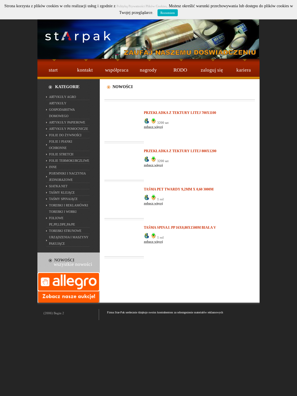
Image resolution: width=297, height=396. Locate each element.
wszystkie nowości (73, 264)
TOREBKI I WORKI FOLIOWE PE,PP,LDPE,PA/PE (63, 218)
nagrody (148, 70)
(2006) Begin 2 (54, 313)
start (53, 70)
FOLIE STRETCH (61, 154)
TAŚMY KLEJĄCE (62, 192)
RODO (180, 70)
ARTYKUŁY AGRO (62, 97)
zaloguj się (212, 70)
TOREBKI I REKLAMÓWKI (68, 205)
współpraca (116, 70)
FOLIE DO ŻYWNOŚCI (65, 135)
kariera (243, 70)
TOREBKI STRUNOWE (65, 230)
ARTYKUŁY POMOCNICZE (68, 128)
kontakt (85, 70)
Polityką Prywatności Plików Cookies (141, 6)
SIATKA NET (58, 186)
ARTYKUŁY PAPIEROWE (67, 122)
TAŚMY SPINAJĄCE (63, 199)
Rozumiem (167, 12)
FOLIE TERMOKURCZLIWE (69, 160)
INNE (53, 167)
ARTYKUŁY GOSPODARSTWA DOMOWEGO (62, 109)
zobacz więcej (153, 126)
